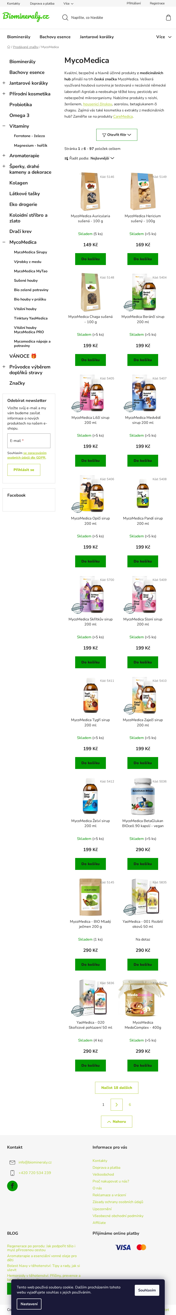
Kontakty (13, 3)
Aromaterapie (24, 155)
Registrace (157, 3)
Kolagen (18, 183)
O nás (97, 1188)
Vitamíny (19, 126)
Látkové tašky (24, 193)
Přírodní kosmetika (29, 94)
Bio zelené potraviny (31, 289)
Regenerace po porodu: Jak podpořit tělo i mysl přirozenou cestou (41, 1248)
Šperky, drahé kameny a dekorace (30, 169)
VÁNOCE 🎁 (23, 356)
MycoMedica (22, 242)
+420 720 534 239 (35, 1172)
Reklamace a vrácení (109, 1195)
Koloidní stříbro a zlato (28, 218)
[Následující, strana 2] (117, 1105)
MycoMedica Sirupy (30, 252)
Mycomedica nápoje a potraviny (32, 343)
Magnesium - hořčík (30, 145)
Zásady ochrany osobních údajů (118, 1201)
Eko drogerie (23, 204)
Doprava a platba (42, 3)
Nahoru (119, 1121)
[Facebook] (12, 1186)
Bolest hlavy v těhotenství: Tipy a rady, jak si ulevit (43, 1268)
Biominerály (22, 61)
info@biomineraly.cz (35, 1162)
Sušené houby (26, 280)
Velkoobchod (103, 1174)
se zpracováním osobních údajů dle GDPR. (27, 455)
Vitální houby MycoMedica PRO (29, 330)
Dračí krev (20, 231)
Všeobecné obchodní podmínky (118, 1215)
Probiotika (20, 104)
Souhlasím (147, 1290)
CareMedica (123, 116)
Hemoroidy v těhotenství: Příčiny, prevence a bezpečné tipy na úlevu (43, 1278)
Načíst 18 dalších (116, 1087)
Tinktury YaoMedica (31, 318)
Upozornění (102, 1209)
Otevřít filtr (116, 134)
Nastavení (29, 1304)
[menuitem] (19, 37)
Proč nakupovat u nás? (111, 1181)
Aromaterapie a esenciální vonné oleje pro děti (42, 1258)
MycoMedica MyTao (30, 271)
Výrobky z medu (27, 261)
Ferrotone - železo (29, 135)
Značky (17, 383)
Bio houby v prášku (30, 299)
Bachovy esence (26, 72)
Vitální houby (25, 308)
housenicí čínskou (97, 104)
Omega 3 (19, 115)
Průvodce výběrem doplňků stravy (29, 370)
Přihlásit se (24, 469)
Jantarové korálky (28, 83)
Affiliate (99, 1222)
